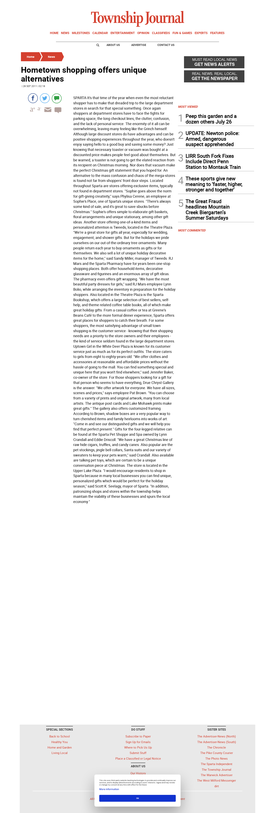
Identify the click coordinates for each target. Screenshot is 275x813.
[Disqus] (98, 560)
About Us (113, 45)
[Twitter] (45, 98)
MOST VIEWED (188, 107)
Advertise (138, 45)
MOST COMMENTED (192, 230)
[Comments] (57, 98)
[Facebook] (33, 98)
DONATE (244, 4)
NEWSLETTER (221, 4)
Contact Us (166, 45)
